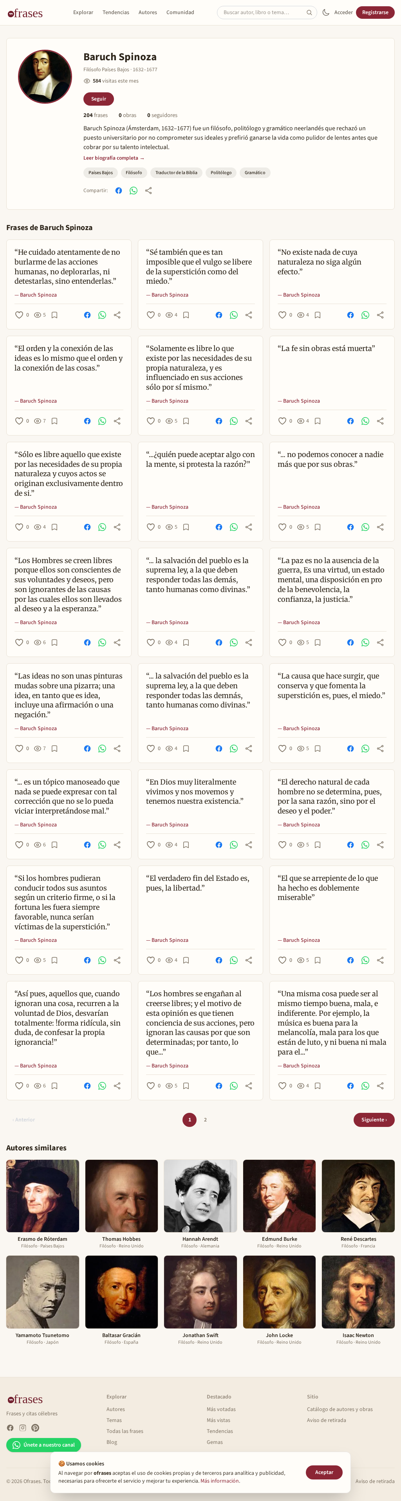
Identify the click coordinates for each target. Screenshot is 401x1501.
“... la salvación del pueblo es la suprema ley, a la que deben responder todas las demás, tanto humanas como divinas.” (198, 575)
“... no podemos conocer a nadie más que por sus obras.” (330, 459)
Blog (112, 1442)
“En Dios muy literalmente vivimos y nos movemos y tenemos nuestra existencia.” (195, 791)
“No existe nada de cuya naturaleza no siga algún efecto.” (319, 262)
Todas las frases (125, 1431)
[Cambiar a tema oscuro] (326, 12)
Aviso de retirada (326, 1420)
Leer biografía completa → (114, 158)
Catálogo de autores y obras (340, 1409)
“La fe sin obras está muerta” (326, 348)
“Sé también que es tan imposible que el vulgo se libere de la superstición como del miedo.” (199, 267)
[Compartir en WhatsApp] (133, 190)
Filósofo (134, 172)
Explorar (83, 12)
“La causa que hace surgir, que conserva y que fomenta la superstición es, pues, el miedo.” (331, 685)
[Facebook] (10, 1428)
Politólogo (221, 172)
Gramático (255, 172)
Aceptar (324, 1472)
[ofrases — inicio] (28, 12)
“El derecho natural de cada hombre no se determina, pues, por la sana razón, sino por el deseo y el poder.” (330, 796)
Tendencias (116, 12)
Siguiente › (374, 1120)
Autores (148, 12)
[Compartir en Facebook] (118, 190)
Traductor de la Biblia (176, 172)
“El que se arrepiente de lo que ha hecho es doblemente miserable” (328, 888)
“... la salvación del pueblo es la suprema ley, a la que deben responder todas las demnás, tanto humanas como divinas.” (198, 690)
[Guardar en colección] (54, 315)
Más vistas (218, 1420)
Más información (219, 1481)
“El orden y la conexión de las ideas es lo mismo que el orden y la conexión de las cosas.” (68, 358)
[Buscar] (311, 12)
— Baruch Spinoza (35, 295)
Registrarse (375, 12)
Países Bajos (101, 172)
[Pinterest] (35, 1428)
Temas (114, 1420)
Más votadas (221, 1409)
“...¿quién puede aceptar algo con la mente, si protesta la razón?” (200, 459)
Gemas (215, 1442)
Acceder (343, 12)
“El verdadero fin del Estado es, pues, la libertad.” (197, 883)
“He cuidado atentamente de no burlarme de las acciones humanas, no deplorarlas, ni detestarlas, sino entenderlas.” (67, 267)
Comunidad (180, 12)
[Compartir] (148, 190)
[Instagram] (23, 1428)
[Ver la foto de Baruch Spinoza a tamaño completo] (45, 77)
